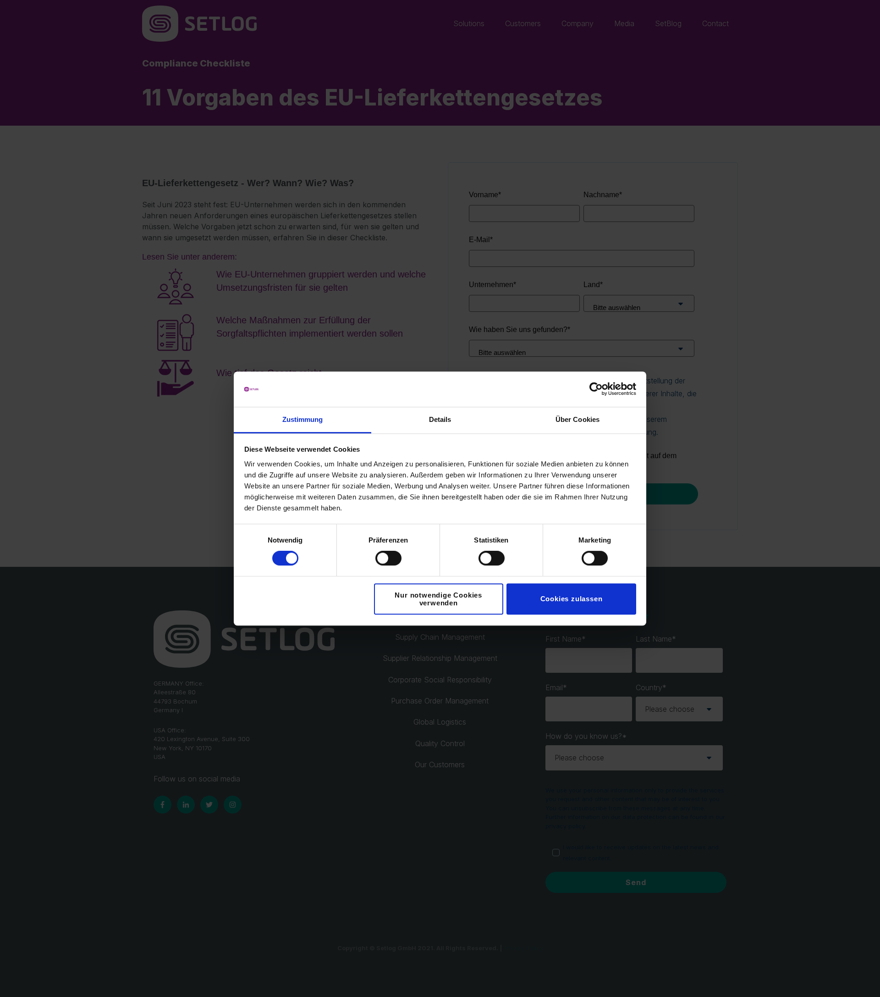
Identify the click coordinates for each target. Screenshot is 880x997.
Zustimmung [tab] (302, 419)
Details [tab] (440, 419)
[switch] (388, 558)
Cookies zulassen (571, 599)
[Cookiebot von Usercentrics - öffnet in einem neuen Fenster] (596, 389)
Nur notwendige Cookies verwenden (438, 599)
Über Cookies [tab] (578, 419)
